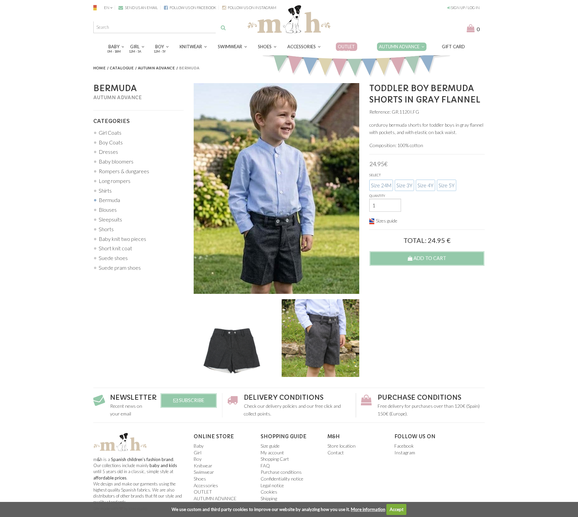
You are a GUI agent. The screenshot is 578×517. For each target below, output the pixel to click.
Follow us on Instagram (251, 7)
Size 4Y (425, 185)
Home (99, 68)
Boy (160, 48)
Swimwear (231, 46)
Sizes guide (386, 220)
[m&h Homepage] (289, 18)
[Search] (223, 27)
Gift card (453, 46)
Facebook (404, 446)
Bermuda (109, 200)
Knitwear (192, 46)
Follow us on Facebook (192, 7)
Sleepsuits (110, 219)
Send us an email (141, 7)
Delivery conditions (283, 397)
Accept (396, 509)
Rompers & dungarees (124, 171)
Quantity (377, 196)
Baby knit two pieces (122, 239)
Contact (335, 452)
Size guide (270, 446)
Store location (341, 446)
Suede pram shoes (120, 267)
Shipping (269, 498)
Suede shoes (113, 258)
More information (368, 509)
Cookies (269, 492)
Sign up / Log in (465, 7)
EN (106, 7)
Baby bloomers (116, 161)
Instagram (404, 452)
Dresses (108, 151)
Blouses (108, 209)
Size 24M (381, 185)
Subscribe (191, 400)
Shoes (266, 46)
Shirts (105, 190)
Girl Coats (110, 132)
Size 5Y (447, 185)
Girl (135, 48)
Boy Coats (111, 142)
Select (375, 175)
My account (272, 452)
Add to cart (429, 258)
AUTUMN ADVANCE (400, 46)
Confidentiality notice (282, 478)
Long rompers (114, 181)
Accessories (302, 46)
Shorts (106, 229)
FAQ (265, 465)
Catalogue (122, 68)
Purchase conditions (419, 397)
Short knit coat (115, 248)
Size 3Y (404, 185)
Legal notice (272, 485)
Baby (114, 48)
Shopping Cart (275, 459)
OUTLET (346, 48)
